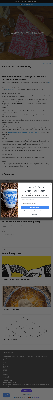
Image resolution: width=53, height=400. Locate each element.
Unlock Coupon (34, 208)
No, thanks (34, 214)
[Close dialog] (50, 184)
